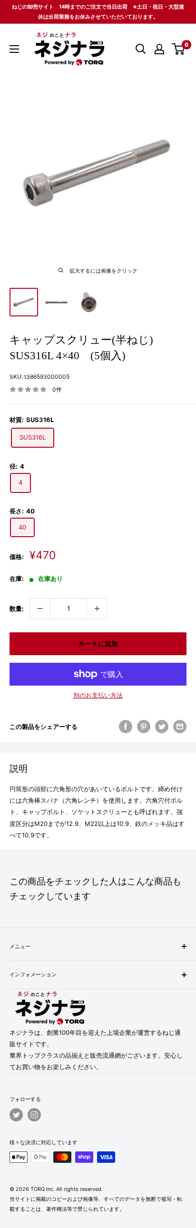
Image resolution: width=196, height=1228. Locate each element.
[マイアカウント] (159, 49)
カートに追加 (98, 643)
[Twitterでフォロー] (16, 1114)
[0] (179, 49)
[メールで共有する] (179, 726)
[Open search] (141, 49)
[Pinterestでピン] (143, 726)
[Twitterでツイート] (161, 726)
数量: (17, 608)
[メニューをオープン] (14, 49)
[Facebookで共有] (125, 726)
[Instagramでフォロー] (34, 1114)
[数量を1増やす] (97, 609)
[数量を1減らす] (40, 609)
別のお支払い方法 (98, 695)
